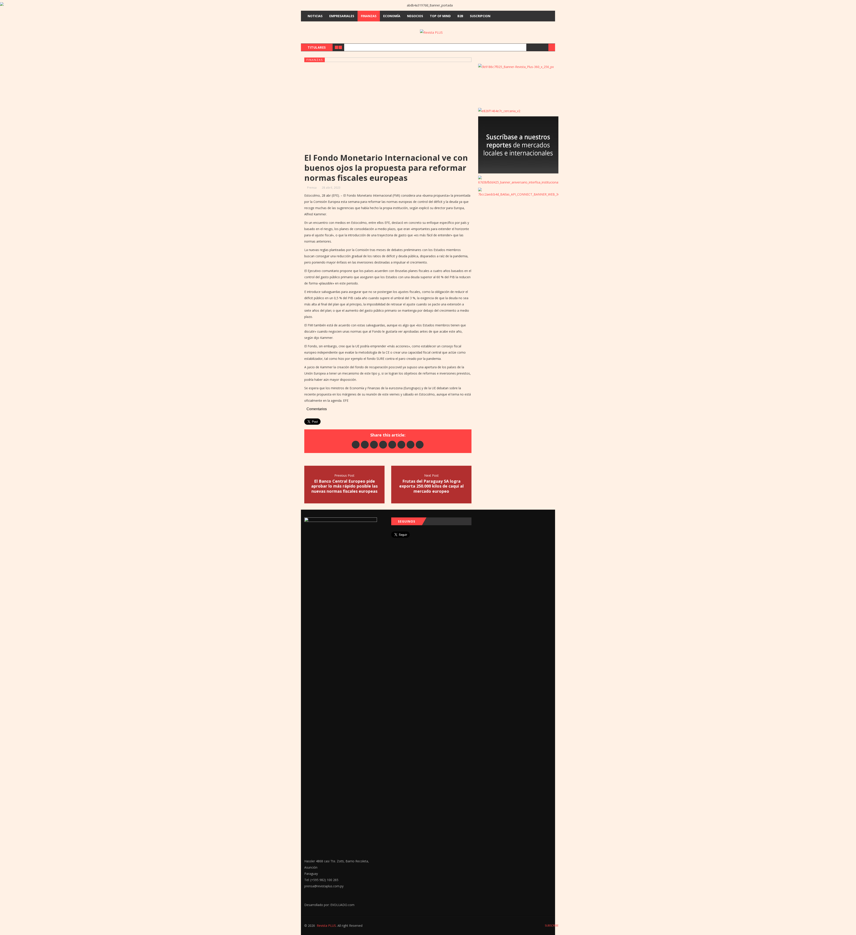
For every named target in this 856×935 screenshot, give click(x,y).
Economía (391, 16)
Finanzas (369, 16)
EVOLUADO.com (342, 905)
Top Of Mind (440, 16)
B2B (460, 16)
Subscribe (551, 925)
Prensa (312, 187)
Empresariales (341, 16)
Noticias (315, 16)
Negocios (415, 16)
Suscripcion (480, 16)
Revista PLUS (326, 925)
